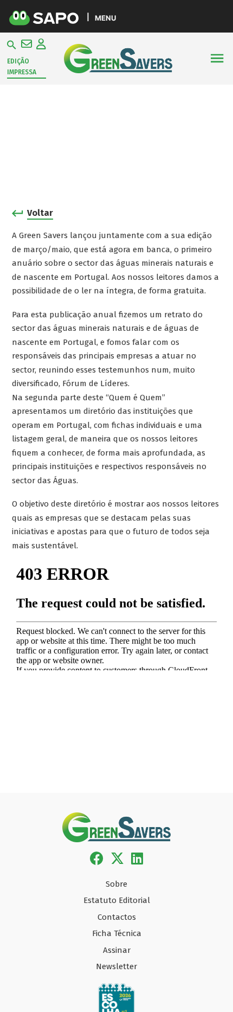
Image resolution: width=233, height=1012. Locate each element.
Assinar (117, 950)
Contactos (117, 917)
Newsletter (116, 966)
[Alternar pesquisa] (11, 45)
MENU (105, 18)
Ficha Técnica (116, 933)
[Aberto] (216, 58)
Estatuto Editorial (116, 900)
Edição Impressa (21, 66)
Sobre (116, 884)
